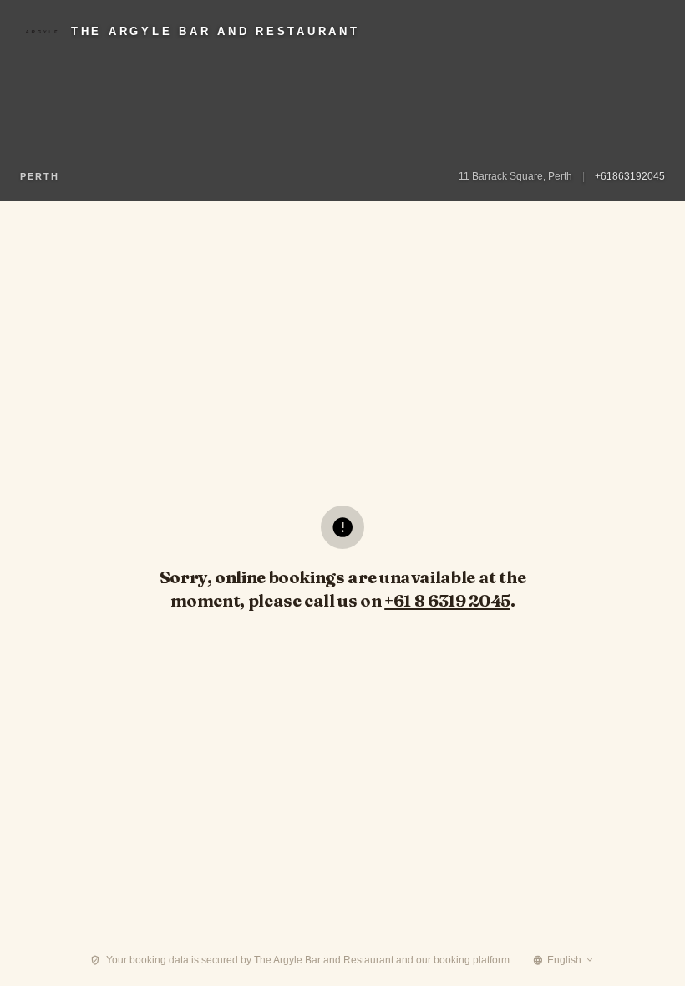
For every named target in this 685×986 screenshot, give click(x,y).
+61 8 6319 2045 (447, 600)
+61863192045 (630, 176)
